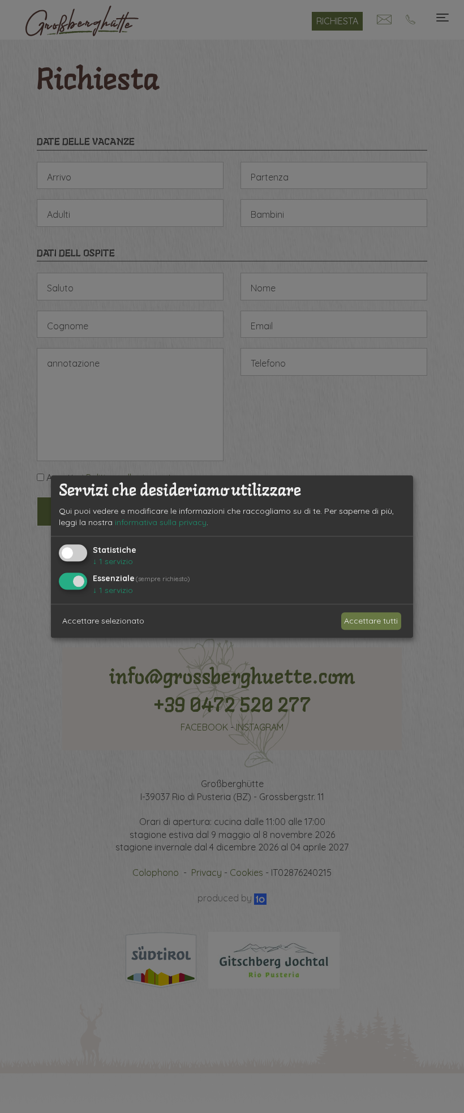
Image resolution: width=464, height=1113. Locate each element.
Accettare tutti (371, 621)
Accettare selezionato (103, 621)
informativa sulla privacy (161, 522)
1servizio (113, 562)
